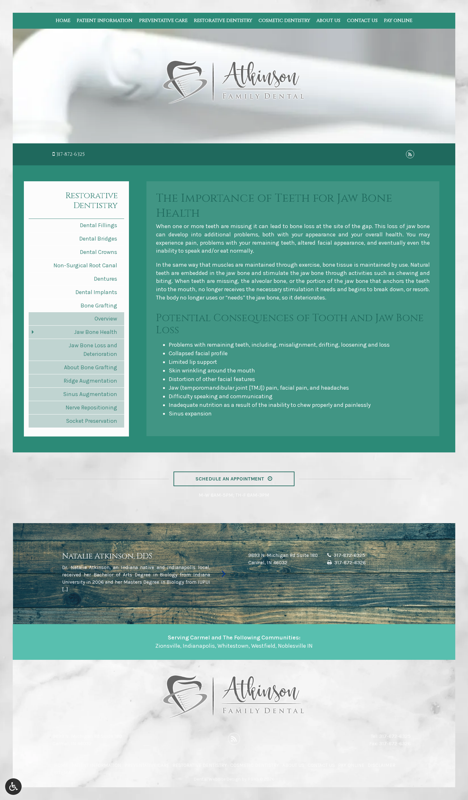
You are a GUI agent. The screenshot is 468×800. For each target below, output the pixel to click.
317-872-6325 (70, 154)
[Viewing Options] (13, 786)
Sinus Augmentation (90, 394)
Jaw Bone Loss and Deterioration (93, 349)
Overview (106, 318)
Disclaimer (381, 765)
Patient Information (104, 20)
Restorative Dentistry (223, 20)
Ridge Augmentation (90, 380)
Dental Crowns (98, 252)
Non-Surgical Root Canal (85, 265)
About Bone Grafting (90, 367)
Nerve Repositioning (91, 407)
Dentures (105, 278)
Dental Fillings (98, 225)
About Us (328, 20)
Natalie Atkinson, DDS (107, 556)
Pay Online (398, 20)
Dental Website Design (217, 779)
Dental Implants (96, 292)
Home (63, 20)
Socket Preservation (91, 420)
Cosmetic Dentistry (284, 20)
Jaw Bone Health (95, 331)
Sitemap (64, 772)
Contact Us (362, 20)
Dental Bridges (98, 238)
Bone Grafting (99, 305)
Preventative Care (163, 20)
